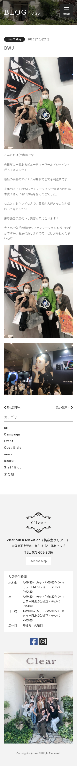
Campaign (12, 434)
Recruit (10, 461)
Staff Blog (13, 467)
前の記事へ (13, 407)
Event (8, 441)
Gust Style (12, 447)
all (6, 428)
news (8, 454)
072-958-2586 (42, 552)
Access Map (38, 561)
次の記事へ (63, 407)
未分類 (9, 474)
